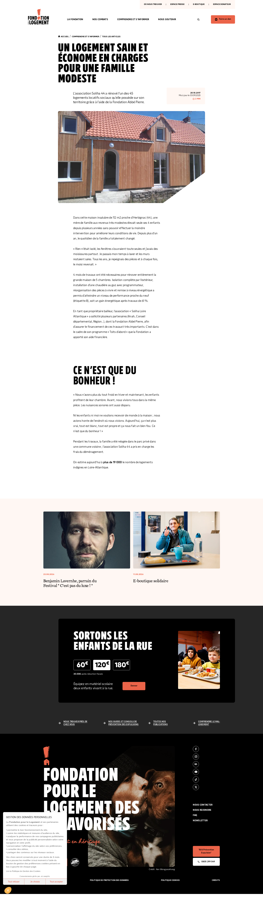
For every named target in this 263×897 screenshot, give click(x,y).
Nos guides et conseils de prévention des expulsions (123, 723)
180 (122, 665)
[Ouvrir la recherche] (198, 19)
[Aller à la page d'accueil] (43, 16)
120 (102, 665)
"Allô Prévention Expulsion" (206, 851)
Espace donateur (222, 4)
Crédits (216, 880)
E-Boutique (199, 4)
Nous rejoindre (202, 810)
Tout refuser (13, 881)
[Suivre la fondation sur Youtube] (206, 772)
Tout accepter (56, 881)
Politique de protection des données (109, 880)
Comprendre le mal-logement (209, 723)
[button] (8, 890)
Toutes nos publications (160, 723)
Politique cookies (170, 880)
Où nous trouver (153, 4)
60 (82, 665)
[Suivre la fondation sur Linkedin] (206, 764)
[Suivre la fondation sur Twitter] (206, 787)
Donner (134, 686)
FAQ (195, 815)
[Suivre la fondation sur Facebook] (206, 749)
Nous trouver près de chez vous (75, 723)
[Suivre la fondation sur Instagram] (206, 757)
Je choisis (35, 881)
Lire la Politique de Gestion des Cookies (23, 871)
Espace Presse (177, 4)
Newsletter (200, 820)
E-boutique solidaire (150, 580)
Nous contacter (202, 805)
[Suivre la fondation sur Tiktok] (206, 779)
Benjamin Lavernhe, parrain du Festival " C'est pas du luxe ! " (69, 583)
